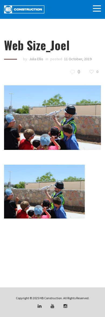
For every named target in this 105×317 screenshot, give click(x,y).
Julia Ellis (36, 59)
